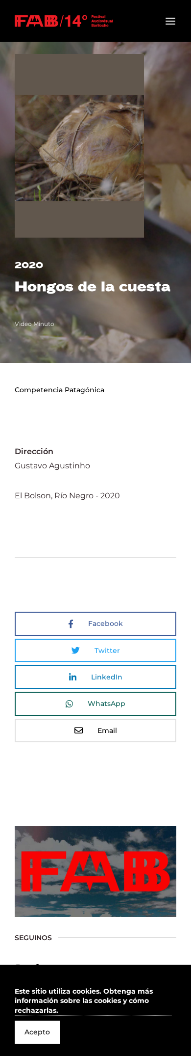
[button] (93, 1001)
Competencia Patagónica (59, 389)
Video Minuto (34, 323)
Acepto (37, 1032)
